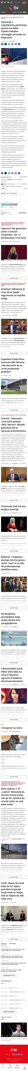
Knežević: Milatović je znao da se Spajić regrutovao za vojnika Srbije (11, 970)
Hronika (20, 12)
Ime (2, 206)
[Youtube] (8, 2)
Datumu (9, 179)
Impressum (9, 1059)
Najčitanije (17, 1067)
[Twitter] (5, 2)
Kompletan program (8, 1011)
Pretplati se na (5, 212)
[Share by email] (12, 44)
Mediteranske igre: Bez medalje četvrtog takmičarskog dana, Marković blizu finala (12, 956)
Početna (3, 1067)
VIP (24, 12)
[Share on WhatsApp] (9, 44)
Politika (3, 12)
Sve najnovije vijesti (9, 975)
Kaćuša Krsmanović (17, 839)
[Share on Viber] (16, 44)
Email (11, 206)
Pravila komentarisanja (14, 1061)
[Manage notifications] (25, 1068)
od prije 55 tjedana (10, 184)
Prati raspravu (25, 176)
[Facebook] (2, 2)
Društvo (15, 12)
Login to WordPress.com (12, 204)
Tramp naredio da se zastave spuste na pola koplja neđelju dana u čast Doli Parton (12, 949)
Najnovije (9, 1067)
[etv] (14, 7)
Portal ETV (12, 41)
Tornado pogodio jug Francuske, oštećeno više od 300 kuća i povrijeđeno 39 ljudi (13, 963)
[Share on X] (5, 44)
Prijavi (25, 188)
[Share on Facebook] (2, 44)
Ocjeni (14, 179)
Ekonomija (9, 12)
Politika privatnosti (17, 1059)
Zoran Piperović (16, 731)
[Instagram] (11, 2)
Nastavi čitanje (14, 278)
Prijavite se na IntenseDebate (4, 204)
